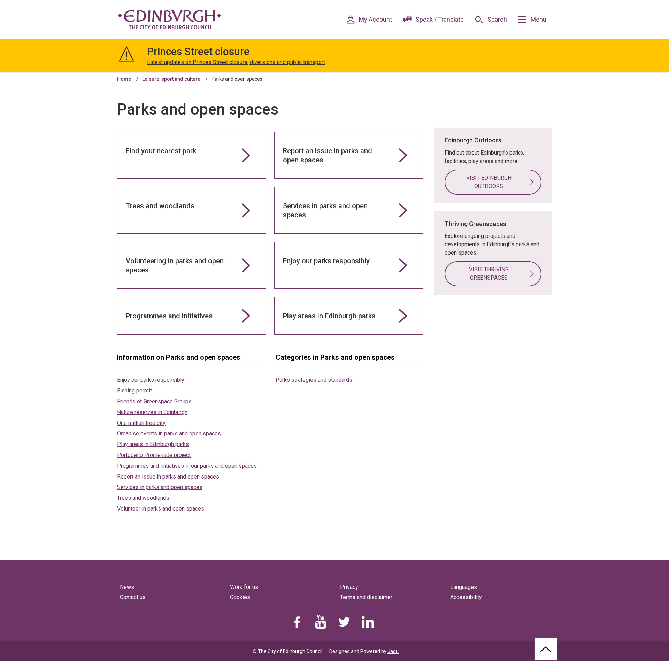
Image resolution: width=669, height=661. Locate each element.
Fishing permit (134, 390)
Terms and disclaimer (366, 597)
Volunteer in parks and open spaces (160, 508)
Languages (463, 587)
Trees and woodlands (143, 498)
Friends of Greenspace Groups (154, 401)
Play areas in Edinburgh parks (153, 444)
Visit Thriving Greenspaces (489, 273)
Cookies (240, 597)
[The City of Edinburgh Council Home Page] (169, 19)
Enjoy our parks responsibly (150, 379)
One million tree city (141, 423)
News (127, 587)
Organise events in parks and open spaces (169, 433)
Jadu (393, 651)
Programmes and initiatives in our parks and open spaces (187, 465)
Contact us (133, 597)
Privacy (349, 587)
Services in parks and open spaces (159, 487)
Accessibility (466, 597)
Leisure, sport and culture (171, 79)
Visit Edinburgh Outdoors (489, 181)
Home (124, 79)
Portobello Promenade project (154, 455)
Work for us (244, 587)
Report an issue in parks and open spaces (168, 476)
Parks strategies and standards (314, 379)
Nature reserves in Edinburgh (152, 412)
